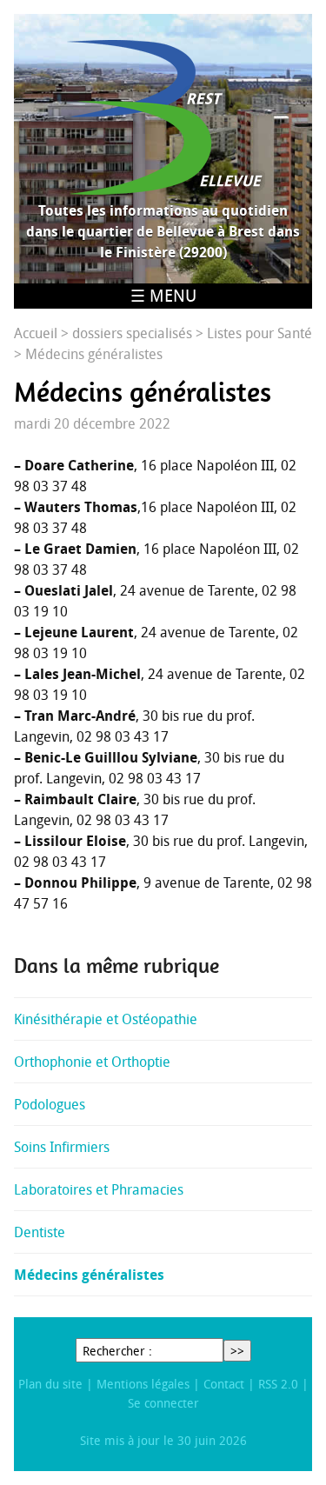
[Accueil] (163, 117)
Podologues (49, 1104)
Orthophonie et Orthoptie (92, 1061)
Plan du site (50, 1383)
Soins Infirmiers (62, 1146)
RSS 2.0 (278, 1383)
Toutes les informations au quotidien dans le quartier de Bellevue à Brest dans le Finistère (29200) (163, 231)
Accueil (35, 333)
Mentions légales (143, 1383)
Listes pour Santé (259, 333)
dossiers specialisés (132, 333)
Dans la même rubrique (116, 966)
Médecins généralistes (89, 1274)
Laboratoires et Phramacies (98, 1189)
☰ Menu (163, 295)
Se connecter (163, 1403)
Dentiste (39, 1232)
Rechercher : (117, 1350)
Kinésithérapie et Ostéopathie (105, 1019)
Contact (223, 1383)
